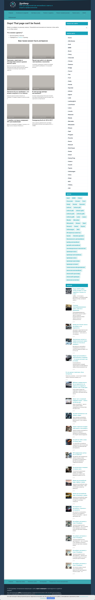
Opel (69, 131)
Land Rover (71, 104)
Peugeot (70, 134)
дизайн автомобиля (73, 245)
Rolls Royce (71, 148)
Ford (69, 78)
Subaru (70, 161)
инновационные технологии (76, 248)
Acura (70, 37)
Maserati (70, 114)
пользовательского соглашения (43, 594)
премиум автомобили (74, 255)
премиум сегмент (72, 264)
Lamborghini (72, 101)
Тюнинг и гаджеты (48, 13)
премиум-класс (72, 251)
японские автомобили (74, 270)
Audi (69, 44)
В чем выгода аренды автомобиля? (39, 92)
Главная (11, 13)
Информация (12, 17)
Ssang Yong (71, 158)
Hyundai (70, 88)
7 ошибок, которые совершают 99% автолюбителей (17, 121)
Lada (69, 98)
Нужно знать (76, 13)
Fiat (69, 74)
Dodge (70, 68)
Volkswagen (71, 171)
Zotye (69, 178)
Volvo (69, 175)
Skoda (70, 151)
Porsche (70, 138)
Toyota (70, 168)
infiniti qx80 (70, 217)
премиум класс (72, 258)
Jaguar (70, 94)
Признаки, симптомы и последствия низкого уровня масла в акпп (17, 61)
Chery (70, 54)
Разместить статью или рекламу (59, 581)
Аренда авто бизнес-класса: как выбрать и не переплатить (80, 326)
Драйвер (24, 3)
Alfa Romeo (71, 41)
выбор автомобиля (73, 242)
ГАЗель (70, 185)
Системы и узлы (35, 13)
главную (20, 37)
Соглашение (43, 581)
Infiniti (84, 13)
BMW (69, 48)
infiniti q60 (70, 210)
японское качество (73, 280)
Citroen (70, 61)
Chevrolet (71, 58)
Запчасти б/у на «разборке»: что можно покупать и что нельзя (18, 92)
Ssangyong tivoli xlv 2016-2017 (42, 120)
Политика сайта (32, 581)
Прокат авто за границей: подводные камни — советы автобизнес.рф (80, 400)
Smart (70, 155)
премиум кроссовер (73, 261)
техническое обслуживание (76, 267)
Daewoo (70, 64)
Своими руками (78, 236)
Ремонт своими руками (62, 13)
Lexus (70, 108)
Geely (69, 81)
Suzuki (70, 165)
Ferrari (70, 71)
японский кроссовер (73, 273)
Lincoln (70, 111)
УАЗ (69, 188)
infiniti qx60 (80, 214)
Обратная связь (20, 581)
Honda (70, 84)
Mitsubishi (71, 124)
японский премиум (73, 277)
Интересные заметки (74, 232)
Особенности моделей (22, 13)
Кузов (69, 236)
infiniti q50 (77, 207)
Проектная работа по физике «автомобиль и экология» (42, 61)
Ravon (70, 141)
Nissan (70, 128)
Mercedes (71, 121)
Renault (70, 145)
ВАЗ (69, 181)
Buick (69, 51)
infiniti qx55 (70, 214)
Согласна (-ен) (51, 598)
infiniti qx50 (80, 210)
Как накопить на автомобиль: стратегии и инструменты (79, 508)
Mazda (70, 118)
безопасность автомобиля (75, 239)
